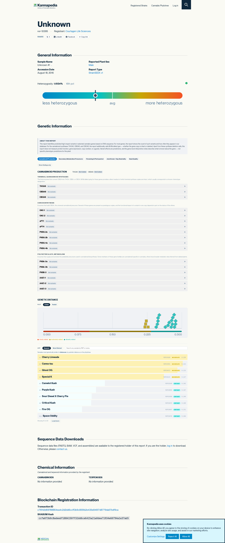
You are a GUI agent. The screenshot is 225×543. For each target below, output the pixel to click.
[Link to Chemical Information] (185, 467)
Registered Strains (139, 5)
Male (91, 65)
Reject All (172, 536)
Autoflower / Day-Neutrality (116, 159)
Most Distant (57, 348)
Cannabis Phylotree (160, 5)
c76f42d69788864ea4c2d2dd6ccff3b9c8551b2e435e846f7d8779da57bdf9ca (78, 509)
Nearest (46, 348)
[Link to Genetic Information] (185, 126)
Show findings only (45, 165)
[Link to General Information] (185, 55)
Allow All (186, 536)
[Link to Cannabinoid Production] (68, 171)
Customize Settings (156, 536)
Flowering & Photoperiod (94, 159)
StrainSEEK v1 (96, 72)
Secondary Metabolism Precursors (71, 159)
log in (169, 445)
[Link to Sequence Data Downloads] (185, 439)
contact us (61, 449)
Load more (55, 421)
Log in (175, 5)
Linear (46, 304)
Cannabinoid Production (47, 159)
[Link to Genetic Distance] (59, 299)
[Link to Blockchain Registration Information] (185, 500)
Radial (54, 304)
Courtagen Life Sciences (78, 31)
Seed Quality (133, 159)
